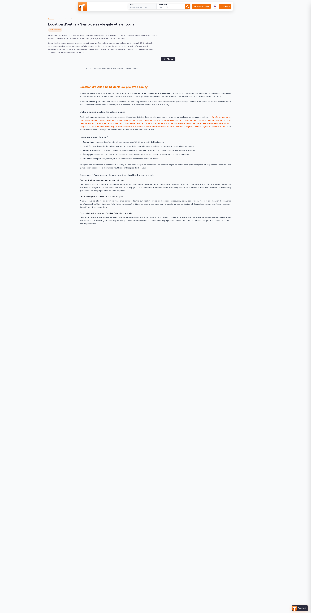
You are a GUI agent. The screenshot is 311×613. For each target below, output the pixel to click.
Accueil (51, 19)
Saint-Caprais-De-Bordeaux (205, 123)
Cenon (178, 120)
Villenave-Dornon (217, 126)
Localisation (163, 4)
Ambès (215, 117)
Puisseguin (142, 123)
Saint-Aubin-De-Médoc (181, 123)
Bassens (94, 120)
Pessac (133, 123)
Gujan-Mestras (215, 120)
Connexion (225, 6)
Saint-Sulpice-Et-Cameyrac (179, 126)
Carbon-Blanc (168, 120)
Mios (127, 123)
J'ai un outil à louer (201, 6)
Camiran (157, 120)
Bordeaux (119, 120)
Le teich (110, 123)
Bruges (127, 120)
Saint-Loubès (98, 126)
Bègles (102, 120)
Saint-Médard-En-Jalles (155, 126)
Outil (132, 4)
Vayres (205, 126)
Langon (91, 123)
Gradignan (202, 120)
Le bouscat (101, 123)
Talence (197, 126)
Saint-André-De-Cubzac (159, 123)
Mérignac (119, 123)
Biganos (110, 120)
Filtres (170, 59)
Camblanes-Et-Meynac (142, 120)
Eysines (185, 120)
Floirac (193, 120)
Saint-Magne (111, 126)
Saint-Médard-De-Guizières (130, 126)
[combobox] (215, 6)
